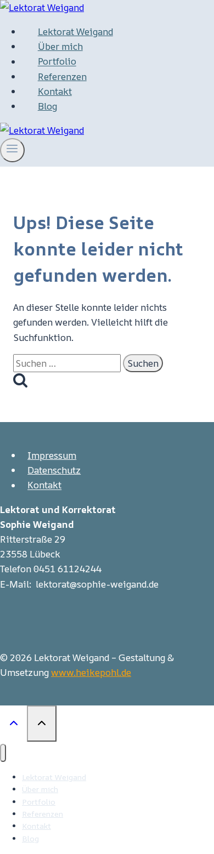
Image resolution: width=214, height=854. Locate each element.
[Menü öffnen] (12, 150)
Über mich (60, 46)
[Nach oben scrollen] (13, 722)
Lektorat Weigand (75, 31)
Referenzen (62, 76)
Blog (47, 106)
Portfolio (57, 61)
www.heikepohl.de (91, 672)
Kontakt (55, 91)
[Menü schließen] (3, 753)
